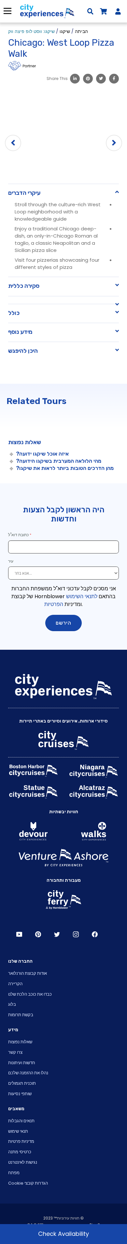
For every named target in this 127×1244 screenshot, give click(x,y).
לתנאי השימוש (81, 596)
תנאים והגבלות (21, 1121)
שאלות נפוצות (20, 1042)
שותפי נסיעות (20, 1094)
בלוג (12, 1004)
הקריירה (15, 984)
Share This (57, 78)
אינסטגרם (76, 934)
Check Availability (63, 1234)
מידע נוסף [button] (20, 331)
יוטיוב (19, 934)
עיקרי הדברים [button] (24, 192)
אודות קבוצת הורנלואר (27, 973)
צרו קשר (15, 1052)
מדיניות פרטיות (21, 1141)
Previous (13, 143)
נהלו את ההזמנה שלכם (28, 1073)
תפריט (7, 11)
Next (114, 143)
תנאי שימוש (18, 1131)
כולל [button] (14, 313)
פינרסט (38, 934)
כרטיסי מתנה (19, 1152)
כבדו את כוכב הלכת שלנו (30, 994)
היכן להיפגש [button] (23, 350)
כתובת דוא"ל (18, 534)
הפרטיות (53, 604)
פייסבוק (95, 934)
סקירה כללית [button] (23, 285)
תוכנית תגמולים (22, 1083)
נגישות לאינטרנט (22, 1162)
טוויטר (57, 934)
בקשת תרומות (20, 1015)
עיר (11, 561)
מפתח (14, 1173)
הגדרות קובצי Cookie (28, 1183)
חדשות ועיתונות (21, 1063)
